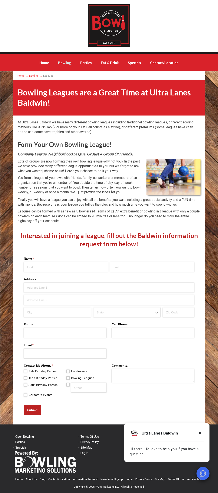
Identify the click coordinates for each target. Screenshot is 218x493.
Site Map (86, 447)
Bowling (64, 63)
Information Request (85, 479)
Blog (43, 479)
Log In (84, 453)
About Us (31, 479)
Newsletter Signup (111, 479)
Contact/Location (164, 63)
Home (44, 63)
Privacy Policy (89, 442)
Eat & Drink (110, 63)
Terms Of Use (89, 436)
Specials (134, 63)
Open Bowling (24, 436)
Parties (86, 63)
